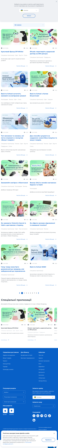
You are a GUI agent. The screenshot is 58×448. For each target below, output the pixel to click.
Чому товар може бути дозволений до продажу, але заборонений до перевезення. (13, 269)
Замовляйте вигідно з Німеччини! (14, 183)
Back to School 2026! (38, 267)
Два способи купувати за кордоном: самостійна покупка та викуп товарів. (43, 138)
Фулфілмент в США (26, 355)
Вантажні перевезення (28, 358)
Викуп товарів (7, 358)
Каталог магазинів (44, 361)
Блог (40, 363)
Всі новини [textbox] (18, 25)
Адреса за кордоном (9, 355)
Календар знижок (8, 369)
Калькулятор (6, 363)
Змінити (29, 15)
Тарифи (5, 366)
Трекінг (5, 361)
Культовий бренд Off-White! (12, 52)
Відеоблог (42, 366)
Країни (41, 358)
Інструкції (41, 369)
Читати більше (21, 66)
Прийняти (48, 440)
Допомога (42, 372)
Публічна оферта (42, 429)
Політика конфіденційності (45, 427)
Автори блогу (43, 381)
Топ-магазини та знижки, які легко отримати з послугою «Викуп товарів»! (12, 138)
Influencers (42, 378)
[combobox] (29, 24)
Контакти (41, 375)
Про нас (41, 355)
